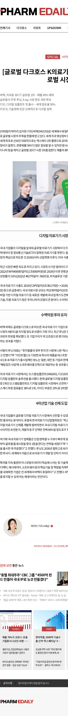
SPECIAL (53, 57)
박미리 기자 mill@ (40, 526)
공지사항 (7, 683)
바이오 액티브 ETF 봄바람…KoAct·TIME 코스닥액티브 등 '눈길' (34, 595)
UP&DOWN (54, 28)
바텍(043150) (41, 131)
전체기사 (5, 28)
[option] (43, 683)
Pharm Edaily (17, 701)
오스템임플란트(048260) (43, 374)
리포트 (37, 28)
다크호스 (22, 28)
